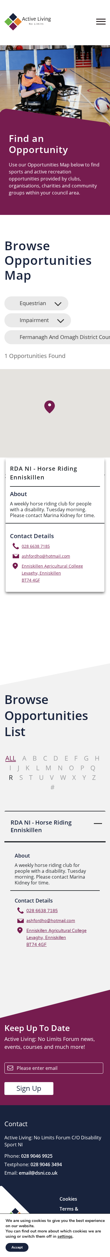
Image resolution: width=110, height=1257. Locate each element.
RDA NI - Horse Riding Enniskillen (41, 826)
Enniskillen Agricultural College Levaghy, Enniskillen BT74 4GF (52, 573)
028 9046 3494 (45, 1164)
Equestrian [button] (33, 303)
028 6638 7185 (36, 546)
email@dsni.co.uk (37, 1173)
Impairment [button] (34, 320)
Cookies (68, 1199)
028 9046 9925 (36, 1156)
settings (64, 1236)
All (10, 758)
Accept (17, 1247)
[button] (49, 406)
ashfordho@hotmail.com (46, 556)
